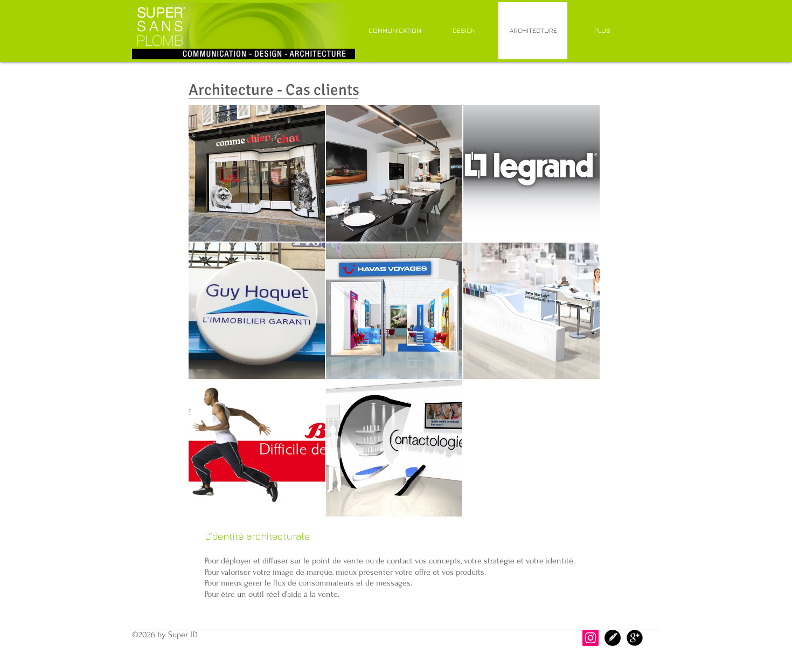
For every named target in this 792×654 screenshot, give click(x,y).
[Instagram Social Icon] (590, 638)
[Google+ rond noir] (635, 638)
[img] (257, 173)
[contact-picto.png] (613, 638)
